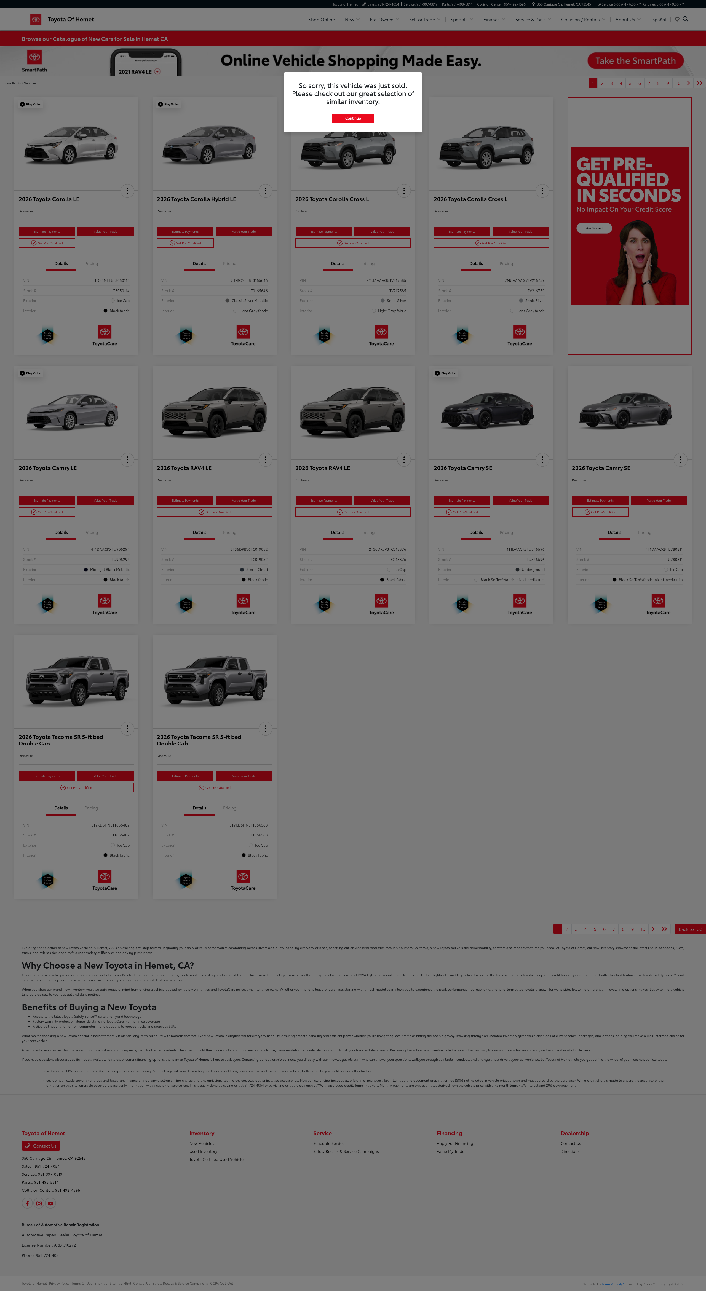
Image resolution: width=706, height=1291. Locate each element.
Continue (353, 118)
